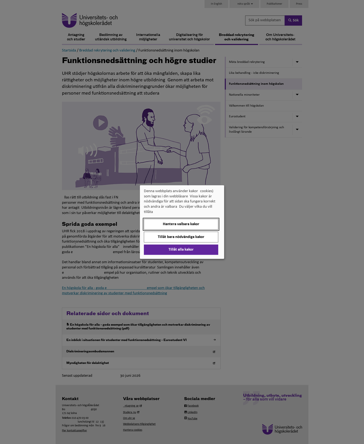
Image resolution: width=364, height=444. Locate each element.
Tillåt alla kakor (181, 250)
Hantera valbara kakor (181, 224)
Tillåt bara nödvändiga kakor (181, 237)
